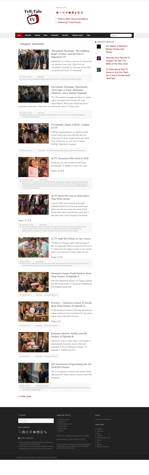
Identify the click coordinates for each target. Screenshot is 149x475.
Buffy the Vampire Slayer (41, 79)
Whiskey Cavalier (36, 390)
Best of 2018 (54, 182)
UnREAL (70, 231)
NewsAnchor (46, 457)
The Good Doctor (26, 390)
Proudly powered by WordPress (26, 457)
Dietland (65, 227)
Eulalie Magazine (26, 438)
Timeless (26, 188)
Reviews (37, 35)
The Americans (35, 231)
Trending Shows (77, 35)
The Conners (55, 186)
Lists (69, 150)
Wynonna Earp (33, 188)
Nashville (35, 229)
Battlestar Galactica (27, 115)
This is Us (69, 265)
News (45, 35)
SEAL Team (30, 186)
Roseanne (55, 79)
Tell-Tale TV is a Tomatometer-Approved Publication (73, 436)
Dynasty (65, 150)
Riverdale (78, 184)
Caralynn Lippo (43, 180)
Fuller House (35, 263)
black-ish (24, 263)
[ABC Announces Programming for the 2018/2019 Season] (33, 372)
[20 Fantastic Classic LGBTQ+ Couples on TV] (33, 133)
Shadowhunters (26, 231)
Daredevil (48, 227)
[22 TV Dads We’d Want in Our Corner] (33, 247)
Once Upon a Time (66, 115)
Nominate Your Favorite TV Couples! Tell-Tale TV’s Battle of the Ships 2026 (118, 60)
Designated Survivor (56, 227)
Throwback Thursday (75, 79)
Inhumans (80, 227)
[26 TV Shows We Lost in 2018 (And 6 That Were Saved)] (33, 204)
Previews (28, 35)
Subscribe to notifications (103, 419)
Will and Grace (81, 150)
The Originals (71, 186)
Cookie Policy (38, 471)
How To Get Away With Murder (52, 388)
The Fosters (50, 231)
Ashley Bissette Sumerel (42, 386)
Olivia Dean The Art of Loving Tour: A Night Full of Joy (36, 446)
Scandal (24, 186)
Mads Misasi (41, 77)
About (19, 35)
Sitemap (60, 431)
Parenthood (25, 265)
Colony (43, 227)
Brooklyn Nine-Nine (35, 227)
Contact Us (61, 422)
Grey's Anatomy (51, 263)
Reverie (56, 229)
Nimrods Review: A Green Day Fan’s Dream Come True (36, 448)
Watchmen (37, 117)
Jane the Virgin (60, 263)
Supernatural (81, 115)
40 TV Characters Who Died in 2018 (69, 158)
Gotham (28, 184)
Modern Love (56, 115)
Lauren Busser (43, 225)
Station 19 (86, 388)
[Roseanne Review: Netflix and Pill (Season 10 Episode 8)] (33, 342)
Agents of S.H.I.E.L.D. (28, 182)
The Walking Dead (64, 79)
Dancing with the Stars (28, 388)
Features (65, 35)
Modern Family (60, 184)
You (39, 188)
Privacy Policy (62, 426)
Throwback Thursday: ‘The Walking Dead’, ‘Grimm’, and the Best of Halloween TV (70, 54)
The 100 (43, 186)
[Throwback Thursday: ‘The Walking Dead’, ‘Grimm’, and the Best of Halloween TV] (33, 59)
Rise (60, 229)
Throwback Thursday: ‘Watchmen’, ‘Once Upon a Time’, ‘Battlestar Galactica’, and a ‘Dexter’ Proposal (69, 90)
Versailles (75, 231)
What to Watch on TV (103, 438)
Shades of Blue (77, 229)
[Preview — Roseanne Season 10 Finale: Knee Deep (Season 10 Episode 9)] (33, 311)
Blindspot (61, 182)
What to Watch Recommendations (73, 19)
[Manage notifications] (143, 461)
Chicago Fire (67, 182)
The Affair (48, 186)
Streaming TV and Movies (69, 22)
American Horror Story (28, 79)
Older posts (26, 396)
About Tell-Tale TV (64, 419)
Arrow (48, 182)
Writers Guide (62, 428)
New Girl (40, 229)
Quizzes (99, 444)
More (88, 35)
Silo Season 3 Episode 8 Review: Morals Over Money (116, 49)
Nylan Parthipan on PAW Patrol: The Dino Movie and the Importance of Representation (36, 443)
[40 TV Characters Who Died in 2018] (33, 166)
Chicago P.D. (74, 182)
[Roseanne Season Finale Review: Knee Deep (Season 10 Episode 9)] (33, 282)
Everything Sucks (72, 227)
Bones (29, 263)
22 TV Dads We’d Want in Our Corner (71, 238)
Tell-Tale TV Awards (103, 447)
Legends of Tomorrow (47, 115)
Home (58, 8)
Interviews (54, 35)
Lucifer (47, 184)
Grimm (51, 79)
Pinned (31, 265)
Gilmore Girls (36, 115)
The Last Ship (63, 186)
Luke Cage (53, 184)
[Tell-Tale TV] (33, 16)
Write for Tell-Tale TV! (65, 424)
